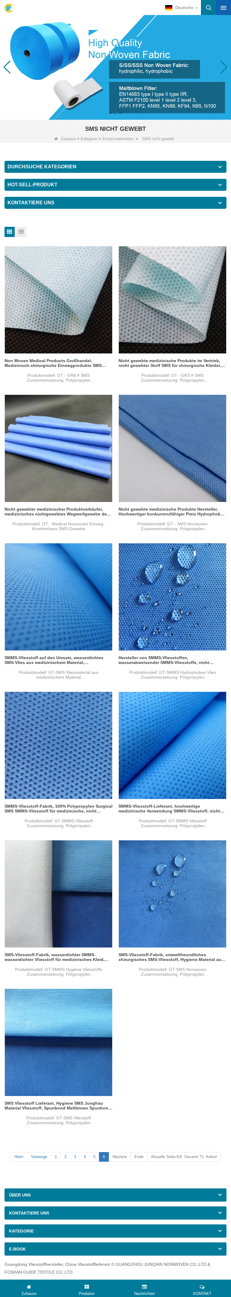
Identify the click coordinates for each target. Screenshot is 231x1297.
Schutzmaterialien (117, 139)
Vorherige (39, 1156)
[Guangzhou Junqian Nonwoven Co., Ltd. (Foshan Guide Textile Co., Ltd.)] (9, 8)
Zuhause (68, 139)
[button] (110, 113)
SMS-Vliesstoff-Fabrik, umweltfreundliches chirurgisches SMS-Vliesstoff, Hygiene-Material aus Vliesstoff (171, 957)
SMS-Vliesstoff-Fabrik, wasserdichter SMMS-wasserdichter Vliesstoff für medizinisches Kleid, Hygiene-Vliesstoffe (55, 957)
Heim (18, 1156)
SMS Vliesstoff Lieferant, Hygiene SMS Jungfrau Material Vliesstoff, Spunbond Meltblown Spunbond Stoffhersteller (58, 1105)
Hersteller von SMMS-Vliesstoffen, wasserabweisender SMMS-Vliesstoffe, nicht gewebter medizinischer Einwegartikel (164, 660)
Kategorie (89, 139)
